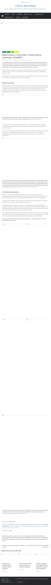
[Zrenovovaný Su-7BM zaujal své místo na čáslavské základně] (25, 554)
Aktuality (7, 14)
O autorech (25, 17)
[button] (32, 14)
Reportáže (19, 14)
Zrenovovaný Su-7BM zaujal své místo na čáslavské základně (25, 565)
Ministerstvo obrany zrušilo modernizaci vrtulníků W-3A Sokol (13, 546)
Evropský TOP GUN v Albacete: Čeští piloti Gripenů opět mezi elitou (37, 546)
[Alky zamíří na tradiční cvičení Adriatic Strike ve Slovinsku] (8, 554)
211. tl (26, 60)
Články (13, 14)
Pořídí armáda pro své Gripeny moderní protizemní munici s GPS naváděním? (42, 566)
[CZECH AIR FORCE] (2, 15)
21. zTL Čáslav (22, 60)
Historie (18, 17)
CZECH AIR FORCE (25, 6)
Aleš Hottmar (11, 60)
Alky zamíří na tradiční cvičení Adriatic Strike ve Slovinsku (7, 566)
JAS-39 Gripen (30, 60)
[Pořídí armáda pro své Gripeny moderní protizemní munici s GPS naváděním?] (42, 554)
